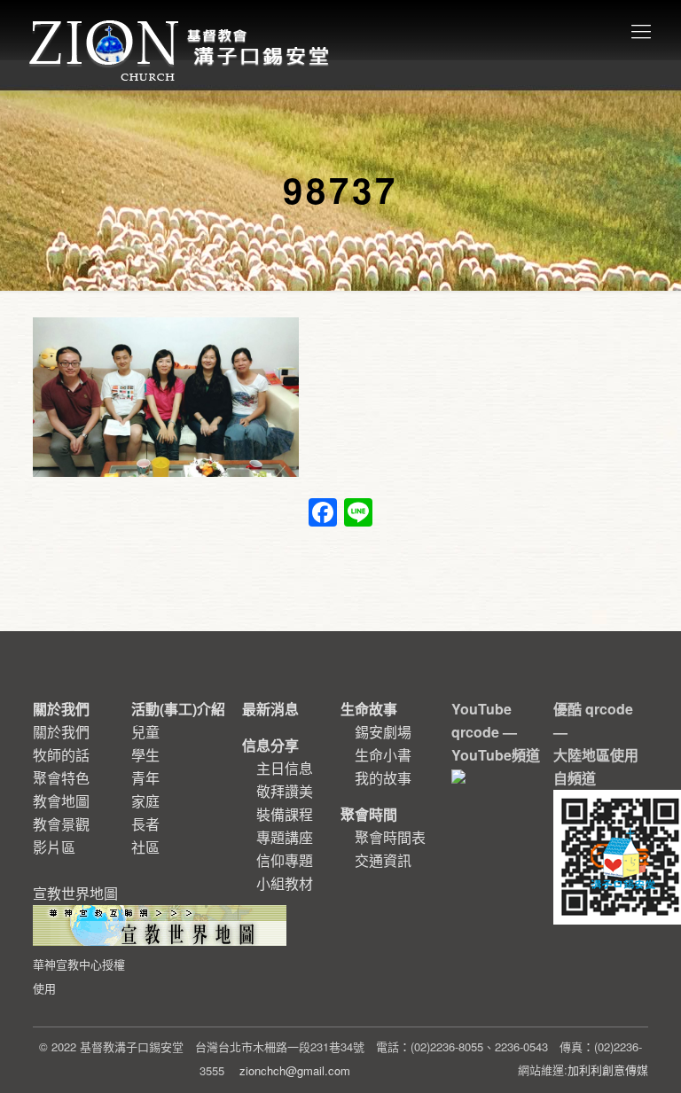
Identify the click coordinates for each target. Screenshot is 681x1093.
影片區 (54, 847)
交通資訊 (383, 860)
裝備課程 (284, 814)
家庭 (145, 801)
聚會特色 (61, 778)
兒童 (145, 732)
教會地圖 (61, 801)
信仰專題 (284, 860)
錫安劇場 (383, 732)
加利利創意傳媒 (608, 1069)
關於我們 (61, 732)
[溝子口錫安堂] (181, 30)
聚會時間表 (390, 837)
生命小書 (383, 755)
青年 (145, 778)
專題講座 (284, 837)
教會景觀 (61, 824)
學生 (145, 755)
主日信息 (284, 768)
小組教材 (284, 883)
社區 (145, 847)
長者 (145, 824)
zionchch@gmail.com (294, 1070)
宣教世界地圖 (79, 939)
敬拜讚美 (284, 791)
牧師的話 (61, 755)
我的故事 (383, 778)
